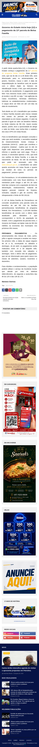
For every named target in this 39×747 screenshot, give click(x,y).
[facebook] (28, 633)
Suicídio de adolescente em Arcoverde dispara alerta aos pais (22, 714)
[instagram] (11, 633)
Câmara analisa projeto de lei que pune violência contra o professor (22, 683)
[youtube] (11, 637)
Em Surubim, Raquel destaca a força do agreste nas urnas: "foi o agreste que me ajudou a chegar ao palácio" (22, 701)
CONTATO (29, 740)
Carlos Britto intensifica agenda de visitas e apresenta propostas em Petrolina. (19, 669)
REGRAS (21, 740)
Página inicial (5, 22)
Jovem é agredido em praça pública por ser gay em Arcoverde (23, 730)
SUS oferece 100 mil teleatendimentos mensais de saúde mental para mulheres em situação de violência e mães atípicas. (24, 692)
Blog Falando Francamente (10, 37)
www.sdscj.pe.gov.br (9, 165)
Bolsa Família (13, 22)
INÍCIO (9, 740)
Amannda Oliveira (8, 673)
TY (25, 744)
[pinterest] (28, 637)
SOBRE (15, 740)
